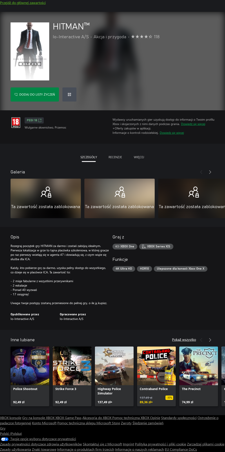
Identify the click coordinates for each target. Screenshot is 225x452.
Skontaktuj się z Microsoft (102, 444)
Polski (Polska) (11, 433)
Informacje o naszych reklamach (139, 449)
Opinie (155, 417)
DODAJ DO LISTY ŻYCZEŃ (37, 94)
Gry (2, 428)
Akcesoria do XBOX (97, 417)
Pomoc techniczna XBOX (131, 417)
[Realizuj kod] (69, 94)
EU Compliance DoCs (181, 449)
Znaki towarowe (44, 449)
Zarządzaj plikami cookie (205, 444)
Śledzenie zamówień (147, 423)
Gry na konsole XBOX (38, 417)
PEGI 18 (32, 120)
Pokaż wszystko (184, 339)
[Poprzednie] (201, 172)
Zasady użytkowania (15, 449)
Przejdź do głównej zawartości (23, 2)
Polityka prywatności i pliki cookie (160, 444)
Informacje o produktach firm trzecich (85, 449)
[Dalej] (210, 172)
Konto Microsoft (44, 423)
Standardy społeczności (179, 417)
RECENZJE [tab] (115, 157)
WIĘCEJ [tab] (139, 157)
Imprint (128, 444)
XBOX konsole (10, 417)
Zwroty (126, 423)
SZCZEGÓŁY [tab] (88, 157)
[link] (30, 376)
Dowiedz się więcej (193, 124)
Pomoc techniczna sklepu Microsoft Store (88, 423)
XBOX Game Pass (68, 417)
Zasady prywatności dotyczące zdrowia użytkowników (41, 444)
